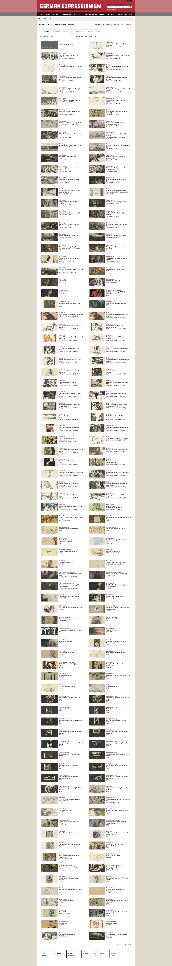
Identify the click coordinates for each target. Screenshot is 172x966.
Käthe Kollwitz (71, 270)
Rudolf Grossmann (113, 855)
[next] (95, 36)
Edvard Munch (113, 280)
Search (130, 7)
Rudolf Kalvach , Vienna (69, 665)
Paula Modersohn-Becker (115, 562)
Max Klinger (117, 44)
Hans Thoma (114, 507)
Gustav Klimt (68, 541)
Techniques (55, 14)
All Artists (97, 951)
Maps (120, 14)
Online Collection (127, 951)
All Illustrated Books (61, 32)
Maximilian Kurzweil (68, 551)
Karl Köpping (116, 303)
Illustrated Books (91, 14)
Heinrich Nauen (71, 607)
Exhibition (113, 951)
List (86, 36)
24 (128, 944)
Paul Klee (118, 789)
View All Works (111, 9)
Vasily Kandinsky (70, 630)
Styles (41, 14)
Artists (65, 14)
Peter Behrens (118, 518)
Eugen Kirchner (69, 304)
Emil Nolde (113, 551)
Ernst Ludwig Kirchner (116, 822)
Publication (114, 953)
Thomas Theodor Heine (117, 293)
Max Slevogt (69, 856)
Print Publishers (74, 14)
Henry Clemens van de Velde (71, 518)
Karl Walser (68, 686)
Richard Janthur (68, 528)
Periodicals (110, 14)
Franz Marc (116, 642)
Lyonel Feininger (113, 619)
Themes (47, 14)
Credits (113, 955)
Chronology (128, 14)
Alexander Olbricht (117, 608)
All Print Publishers (99, 953)
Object (90, 36)
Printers (128, 24)
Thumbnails (80, 36)
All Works (45, 32)
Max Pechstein (63, 923)
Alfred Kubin (117, 586)
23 (125, 944)
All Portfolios (78, 32)
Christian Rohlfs (111, 923)
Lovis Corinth (115, 269)
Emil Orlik (71, 314)
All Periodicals (94, 32)
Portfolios (102, 14)
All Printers (97, 955)
